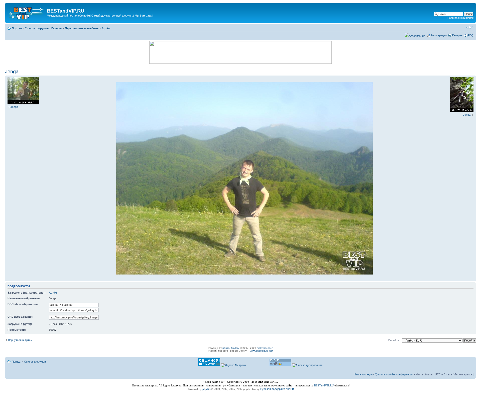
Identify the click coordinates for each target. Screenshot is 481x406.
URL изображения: (20, 316)
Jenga (12, 71)
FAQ (470, 35)
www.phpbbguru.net (261, 350)
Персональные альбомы (82, 28)
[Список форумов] (26, 12)
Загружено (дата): (20, 323)
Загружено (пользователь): (27, 292)
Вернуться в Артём (20, 340)
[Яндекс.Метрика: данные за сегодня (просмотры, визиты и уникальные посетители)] (233, 365)
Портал (17, 28)
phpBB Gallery (230, 348)
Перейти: (394, 340)
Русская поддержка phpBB (277, 388)
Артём (106, 28)
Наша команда (363, 374)
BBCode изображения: (23, 304)
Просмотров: (17, 329)
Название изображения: (24, 298)
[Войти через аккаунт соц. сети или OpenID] (415, 35)
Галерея (56, 28)
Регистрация (439, 35)
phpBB (206, 388)
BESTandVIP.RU (324, 385)
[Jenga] (23, 103)
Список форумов (37, 28)
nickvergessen (265, 348)
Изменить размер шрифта (469, 27)
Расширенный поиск (460, 17)
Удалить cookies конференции (394, 374)
